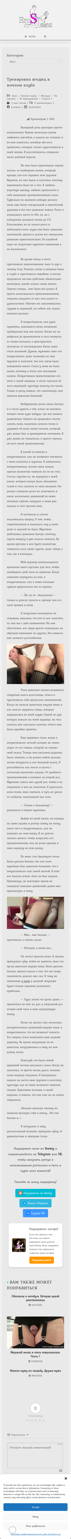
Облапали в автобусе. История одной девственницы (35, 1298)
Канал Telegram (38, 1203)
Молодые (45, 95)
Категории (15, 55)
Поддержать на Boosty (38, 1193)
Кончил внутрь (29, 95)
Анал (14, 95)
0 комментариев (43, 103)
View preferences (35, 1526)
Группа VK (38, 1213)
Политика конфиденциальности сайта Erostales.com (35, 1534)
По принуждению (29, 98)
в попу (26, 981)
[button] (66, 1478)
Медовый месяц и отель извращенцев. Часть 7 (35, 1354)
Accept (35, 1507)
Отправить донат (41, 1260)
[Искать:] (45, 36)
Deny (35, 1516)
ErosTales (16, 107)
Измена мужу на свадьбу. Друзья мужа (35, 1370)
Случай (46, 98)
